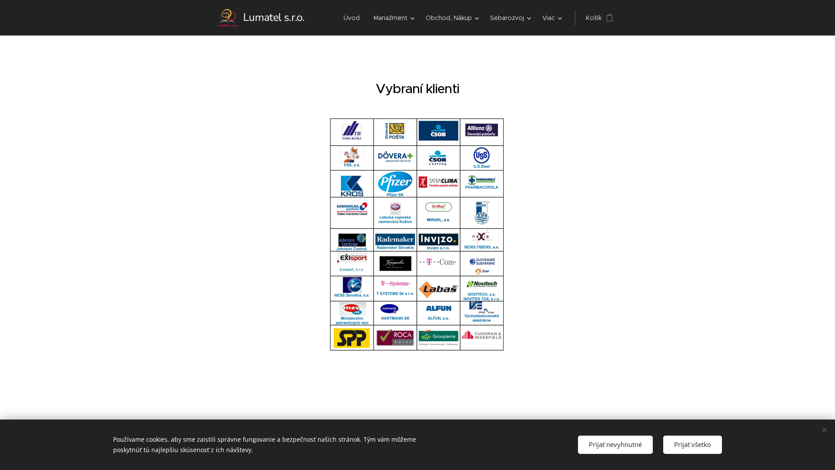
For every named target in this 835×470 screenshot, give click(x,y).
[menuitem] (354, 18)
